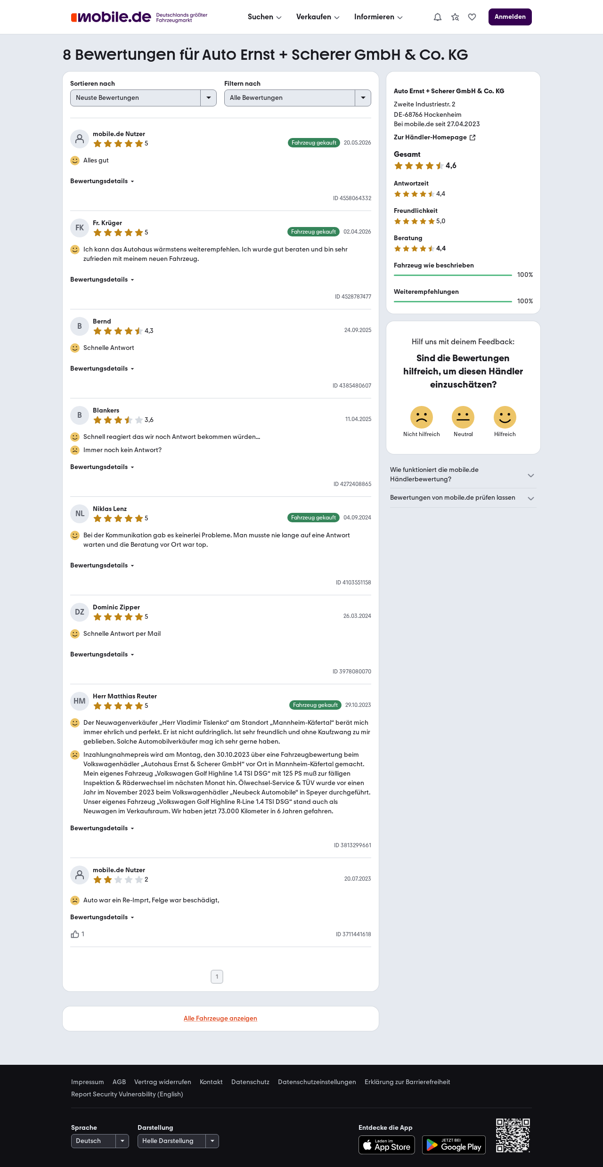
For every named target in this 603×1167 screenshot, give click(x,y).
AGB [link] (119, 1082)
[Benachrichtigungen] (437, 16)
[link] (455, 17)
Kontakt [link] (211, 1082)
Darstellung (155, 1128)
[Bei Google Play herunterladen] (454, 1144)
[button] (220, 181)
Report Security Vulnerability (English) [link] (127, 1094)
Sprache (84, 1128)
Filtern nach (242, 84)
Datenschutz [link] (250, 1082)
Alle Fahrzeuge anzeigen (220, 1018)
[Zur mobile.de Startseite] (147, 17)
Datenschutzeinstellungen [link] (317, 1082)
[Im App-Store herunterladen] (389, 1144)
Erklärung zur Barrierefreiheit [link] (407, 1082)
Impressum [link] (87, 1082)
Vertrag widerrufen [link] (162, 1082)
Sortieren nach (92, 84)
